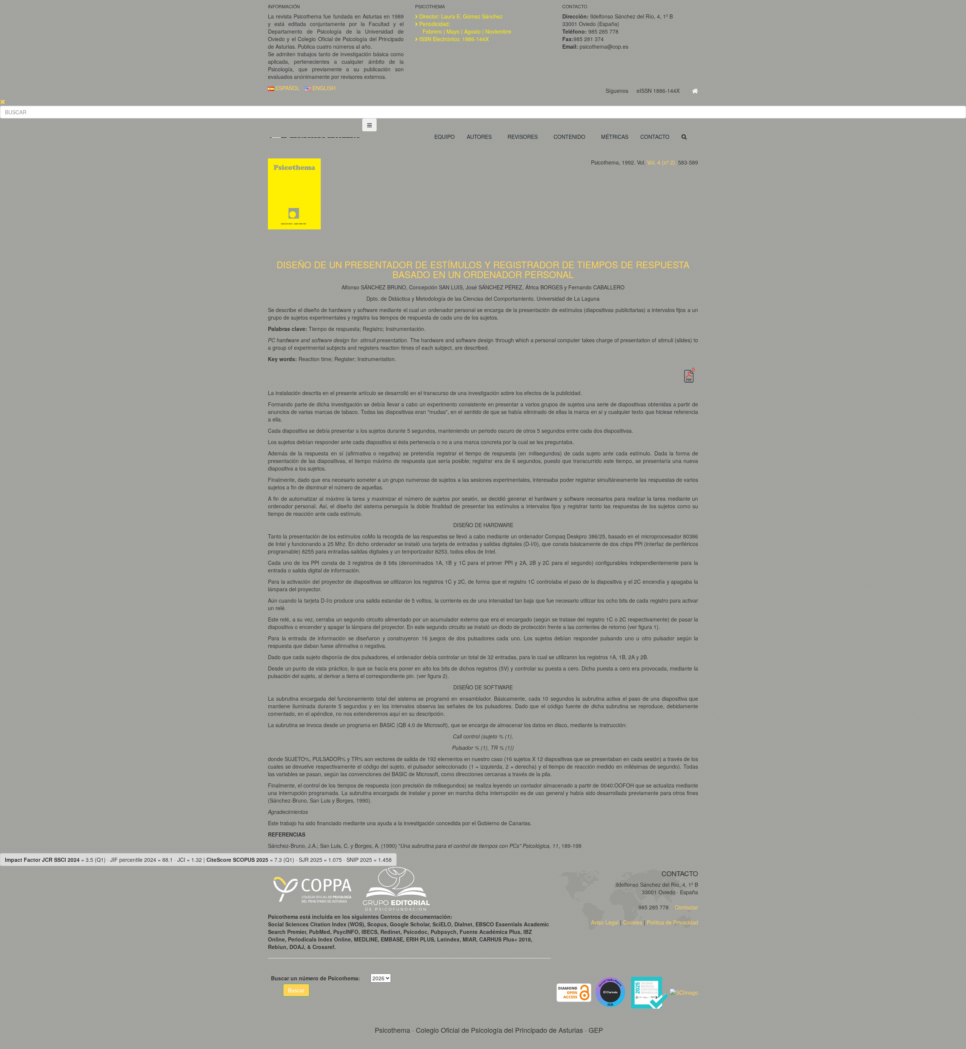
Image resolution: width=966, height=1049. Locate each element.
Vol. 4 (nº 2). (662, 162)
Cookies (632, 922)
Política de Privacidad (672, 922)
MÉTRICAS (614, 136)
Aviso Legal (604, 922)
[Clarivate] (612, 991)
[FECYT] (650, 991)
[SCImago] (684, 991)
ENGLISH (323, 88)
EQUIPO (444, 136)
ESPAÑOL (287, 88)
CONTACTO (654, 136)
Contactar (685, 907)
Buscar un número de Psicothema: (315, 978)
